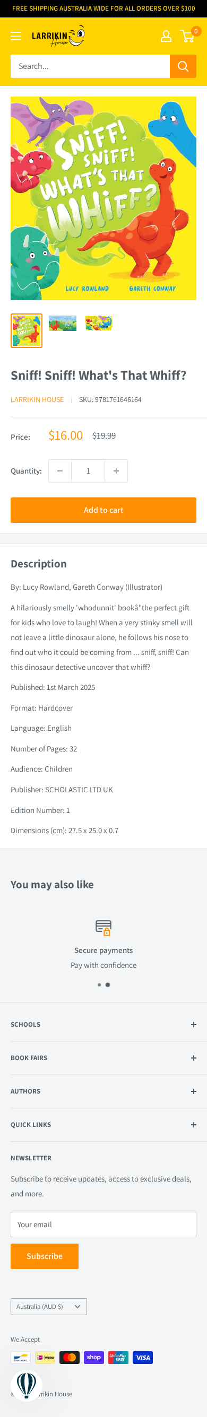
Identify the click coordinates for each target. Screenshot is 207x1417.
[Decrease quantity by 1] (60, 471)
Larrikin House (37, 399)
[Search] (183, 66)
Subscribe (45, 1256)
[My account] (166, 36)
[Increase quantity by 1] (116, 471)
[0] (187, 36)
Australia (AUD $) (39, 1306)
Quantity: (26, 471)
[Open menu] (16, 36)
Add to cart (104, 509)
